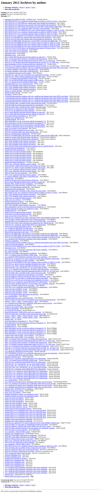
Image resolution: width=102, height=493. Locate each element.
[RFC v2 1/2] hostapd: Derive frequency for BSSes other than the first (27, 269)
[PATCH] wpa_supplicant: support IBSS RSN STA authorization (25, 225)
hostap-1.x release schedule (13, 91)
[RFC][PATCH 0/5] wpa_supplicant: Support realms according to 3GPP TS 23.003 (31, 21)
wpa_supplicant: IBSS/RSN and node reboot (19, 228)
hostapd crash (9, 178)
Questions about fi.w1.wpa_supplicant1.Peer (19, 84)
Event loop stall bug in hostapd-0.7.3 (16, 116)
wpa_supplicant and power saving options (18, 73)
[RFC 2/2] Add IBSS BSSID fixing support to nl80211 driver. (24, 80)
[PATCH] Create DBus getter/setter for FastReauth (21, 253)
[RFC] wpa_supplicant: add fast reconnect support (21, 164)
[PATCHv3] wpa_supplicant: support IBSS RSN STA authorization (26, 376)
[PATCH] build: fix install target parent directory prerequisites (24, 105)
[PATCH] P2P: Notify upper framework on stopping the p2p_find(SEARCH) (29, 146)
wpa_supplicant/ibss (11, 296)
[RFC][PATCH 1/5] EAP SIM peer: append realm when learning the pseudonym (30, 23)
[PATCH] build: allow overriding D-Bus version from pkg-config (25, 103)
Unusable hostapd (10, 119)
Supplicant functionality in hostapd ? (16, 203)
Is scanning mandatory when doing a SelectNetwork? (22, 69)
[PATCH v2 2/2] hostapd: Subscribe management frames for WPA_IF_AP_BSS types (32, 62)
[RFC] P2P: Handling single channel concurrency (20, 85)
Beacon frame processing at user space (17, 232)
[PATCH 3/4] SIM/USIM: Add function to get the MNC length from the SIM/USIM (31, 41)
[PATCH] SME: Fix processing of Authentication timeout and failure (26, 278)
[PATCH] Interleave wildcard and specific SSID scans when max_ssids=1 (28, 276)
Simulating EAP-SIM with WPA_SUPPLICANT (20, 19)
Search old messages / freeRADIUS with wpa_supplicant (23, 312)
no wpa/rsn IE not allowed (13, 305)
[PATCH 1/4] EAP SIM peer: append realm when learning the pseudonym (28, 37)
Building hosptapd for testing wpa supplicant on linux (22, 208)
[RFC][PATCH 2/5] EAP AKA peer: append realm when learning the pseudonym (31, 25)
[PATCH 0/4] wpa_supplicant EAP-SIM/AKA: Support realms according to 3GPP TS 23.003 (34, 35)
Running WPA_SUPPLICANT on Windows (19, 183)
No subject (8, 94)
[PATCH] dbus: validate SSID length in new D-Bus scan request (25, 166)
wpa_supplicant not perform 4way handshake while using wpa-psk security (28, 303)
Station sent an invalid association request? (18, 151)
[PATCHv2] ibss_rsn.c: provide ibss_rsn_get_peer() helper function (26, 267)
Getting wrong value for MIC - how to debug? (19, 307)
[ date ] (33, 7)
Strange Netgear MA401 (13, 92)
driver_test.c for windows (13, 200)
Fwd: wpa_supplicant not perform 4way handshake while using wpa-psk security (30, 383)
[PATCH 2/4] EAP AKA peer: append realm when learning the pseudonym (28, 39)
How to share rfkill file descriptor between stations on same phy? (25, 57)
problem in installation (12, 241)
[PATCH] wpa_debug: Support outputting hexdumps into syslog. (25, 76)
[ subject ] (28, 7)
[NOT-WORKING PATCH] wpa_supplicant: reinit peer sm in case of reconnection (31, 353)
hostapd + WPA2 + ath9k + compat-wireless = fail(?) (21, 301)
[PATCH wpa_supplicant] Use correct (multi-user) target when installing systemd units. (32, 217)
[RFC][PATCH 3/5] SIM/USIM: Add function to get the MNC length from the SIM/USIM (33, 26)
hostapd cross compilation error (15, 117)
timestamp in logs (10, 53)
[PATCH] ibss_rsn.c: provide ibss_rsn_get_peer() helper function (25, 364)
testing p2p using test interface (14, 244)
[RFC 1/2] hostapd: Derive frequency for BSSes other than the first (26, 59)
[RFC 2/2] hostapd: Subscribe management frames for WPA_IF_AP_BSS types (30, 60)
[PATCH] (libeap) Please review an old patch (19, 439)
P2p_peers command (11, 251)
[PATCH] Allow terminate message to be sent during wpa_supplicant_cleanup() (30, 283)
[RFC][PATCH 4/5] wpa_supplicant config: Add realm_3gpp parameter (27, 28)
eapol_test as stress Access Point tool (16, 50)
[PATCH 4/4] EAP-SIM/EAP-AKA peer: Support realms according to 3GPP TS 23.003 (33, 43)
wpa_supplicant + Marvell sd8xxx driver (18, 432)
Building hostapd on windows (14, 201)
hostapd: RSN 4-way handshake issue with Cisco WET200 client (25, 221)
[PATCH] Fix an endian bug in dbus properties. (20, 109)
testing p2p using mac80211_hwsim (16, 289)
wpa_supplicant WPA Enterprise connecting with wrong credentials (26, 239)
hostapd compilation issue (13, 357)
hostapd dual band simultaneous (15, 148)
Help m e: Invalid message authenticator (17, 134)
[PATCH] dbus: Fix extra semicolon (16, 173)
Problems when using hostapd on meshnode (19, 419)
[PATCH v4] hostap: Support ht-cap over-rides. (20, 130)
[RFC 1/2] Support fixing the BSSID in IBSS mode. (21, 78)
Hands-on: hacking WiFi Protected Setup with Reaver (22, 137)
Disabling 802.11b (11, 210)
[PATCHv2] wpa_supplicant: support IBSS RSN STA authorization (26, 282)
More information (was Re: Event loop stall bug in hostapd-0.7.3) (25, 64)
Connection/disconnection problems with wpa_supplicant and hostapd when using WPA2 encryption (37, 68)
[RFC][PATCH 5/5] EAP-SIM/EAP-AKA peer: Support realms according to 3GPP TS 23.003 (35, 30)
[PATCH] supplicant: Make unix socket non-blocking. (22, 132)
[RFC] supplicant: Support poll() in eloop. (18, 453)
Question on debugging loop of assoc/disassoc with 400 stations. (25, 125)
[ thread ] (21, 7)
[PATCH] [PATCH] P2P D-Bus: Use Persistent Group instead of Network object (30, 48)
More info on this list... (12, 9)
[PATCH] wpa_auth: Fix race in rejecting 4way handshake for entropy (27, 75)
